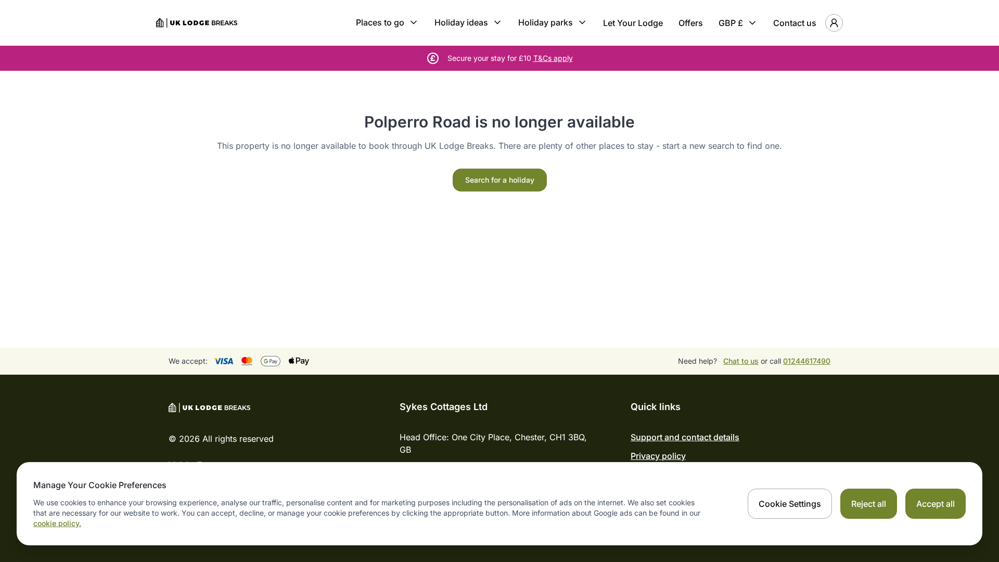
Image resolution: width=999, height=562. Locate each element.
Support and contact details (685, 437)
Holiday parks (545, 22)
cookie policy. (57, 523)
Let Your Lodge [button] (633, 23)
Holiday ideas (461, 22)
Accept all (935, 504)
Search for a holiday (499, 179)
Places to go (380, 22)
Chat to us (741, 360)
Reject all (868, 504)
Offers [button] (690, 23)
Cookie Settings (790, 504)
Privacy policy (658, 456)
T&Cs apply (553, 58)
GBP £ (731, 23)
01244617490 (806, 360)
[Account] (834, 23)
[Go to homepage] (196, 23)
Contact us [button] (794, 23)
